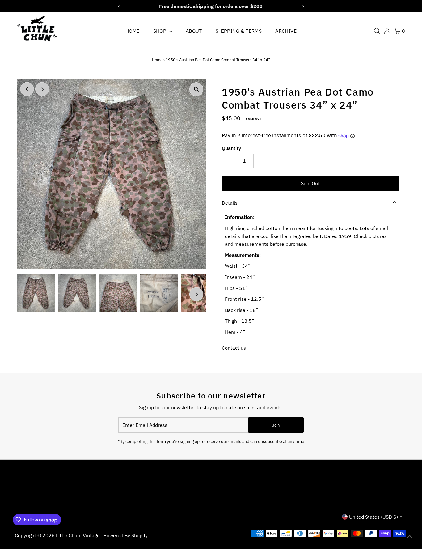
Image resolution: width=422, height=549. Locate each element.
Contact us (234, 347)
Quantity (231, 148)
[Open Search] (377, 31)
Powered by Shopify (125, 535)
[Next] (42, 89)
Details (230, 203)
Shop (160, 31)
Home (132, 31)
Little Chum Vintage (78, 535)
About (194, 31)
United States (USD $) (373, 517)
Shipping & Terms (239, 31)
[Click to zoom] (196, 89)
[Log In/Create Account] (387, 31)
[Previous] (27, 89)
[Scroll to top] (409, 536)
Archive (286, 31)
